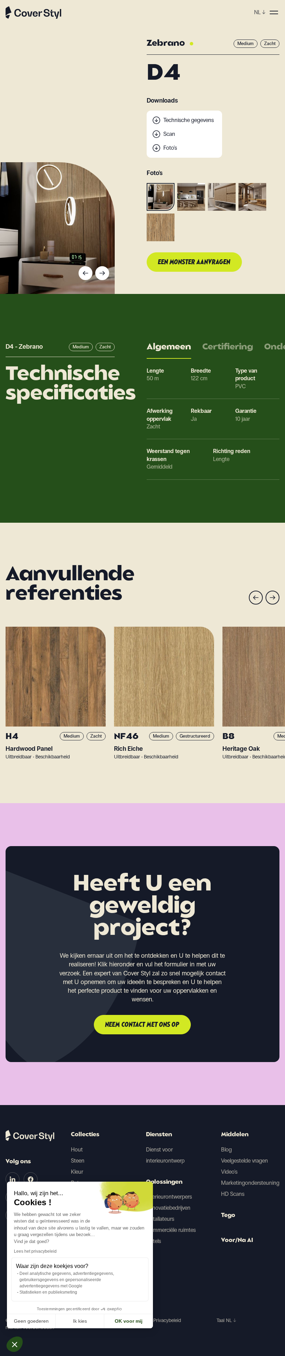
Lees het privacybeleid (35, 1251)
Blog (226, 1149)
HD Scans (232, 1194)
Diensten (159, 1135)
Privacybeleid (167, 1320)
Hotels (153, 1241)
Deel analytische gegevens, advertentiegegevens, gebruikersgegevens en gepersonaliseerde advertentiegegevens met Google (66, 1279)
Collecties (85, 1135)
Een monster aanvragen (194, 262)
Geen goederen (31, 1321)
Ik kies (80, 1321)
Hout (77, 1149)
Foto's (170, 148)
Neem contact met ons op (142, 1025)
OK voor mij (128, 1321)
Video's (229, 1171)
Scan (169, 134)
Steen (77, 1160)
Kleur (77, 1171)
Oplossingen (164, 1182)
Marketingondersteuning (250, 1183)
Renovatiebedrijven (168, 1208)
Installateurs (160, 1219)
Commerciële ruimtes (171, 1230)
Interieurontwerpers (169, 1196)
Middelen (235, 1135)
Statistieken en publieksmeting (48, 1292)
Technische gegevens (188, 120)
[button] (14, 1344)
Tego (228, 1215)
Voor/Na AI (237, 1240)
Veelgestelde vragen (244, 1160)
